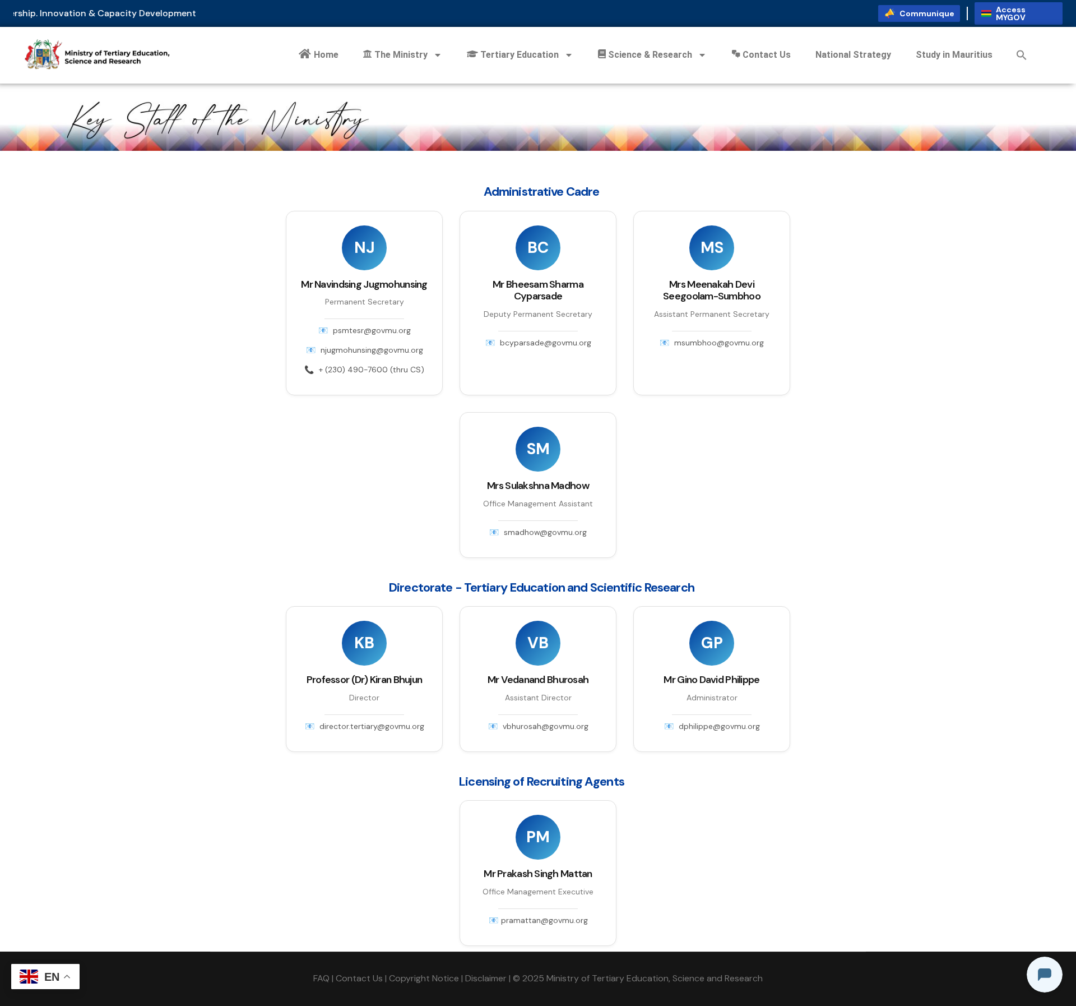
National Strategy (853, 54)
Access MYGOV (1011, 13)
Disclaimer (486, 978)
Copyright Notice (424, 978)
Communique (926, 13)
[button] (1021, 55)
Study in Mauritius (954, 54)
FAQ (321, 978)
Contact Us (359, 978)
